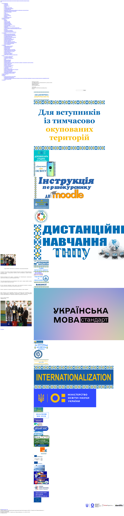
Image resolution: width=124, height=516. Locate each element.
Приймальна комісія (7, 23)
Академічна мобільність (8, 57)
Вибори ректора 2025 (7, 17)
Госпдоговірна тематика (8, 71)
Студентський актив (7, 9)
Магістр (5, 20)
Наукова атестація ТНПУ (8, 70)
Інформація (6, 26)
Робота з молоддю (5, 73)
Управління (6, 4)
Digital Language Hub (7, 79)
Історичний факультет (8, 38)
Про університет (5, 3)
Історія (5, 6)
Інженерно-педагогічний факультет (10, 37)
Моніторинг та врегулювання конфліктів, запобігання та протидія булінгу (16, 10)
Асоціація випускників (8, 7)
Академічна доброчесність (8, 56)
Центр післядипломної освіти (9, 43)
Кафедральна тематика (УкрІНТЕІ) (10, 72)
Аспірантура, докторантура (8, 58)
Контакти (5, 16)
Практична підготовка (8, 53)
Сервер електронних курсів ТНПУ (10, 50)
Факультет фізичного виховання (9, 41)
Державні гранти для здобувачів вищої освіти (11, 27)
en (1, 1)
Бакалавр (5, 19)
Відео (5, 12)
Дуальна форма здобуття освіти (9, 51)
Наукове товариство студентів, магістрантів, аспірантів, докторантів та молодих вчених (18, 62)
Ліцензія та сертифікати (8, 24)
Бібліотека (4, 74)
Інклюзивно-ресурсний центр (9, 77)
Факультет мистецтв (7, 40)
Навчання (4, 45)
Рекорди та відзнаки (7, 15)
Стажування (6, 67)
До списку (2, 329)
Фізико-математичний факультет (9, 34)
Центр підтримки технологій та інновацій (11, 69)
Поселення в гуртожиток (8, 30)
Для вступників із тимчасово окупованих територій (12, 28)
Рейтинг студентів (7, 52)
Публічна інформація (5, 18)
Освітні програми (7, 25)
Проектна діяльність (7, 64)
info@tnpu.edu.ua (12, 511)
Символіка (6, 13)
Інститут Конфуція (7, 44)
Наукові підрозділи (7, 61)
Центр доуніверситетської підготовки (10, 42)
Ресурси (3, 75)
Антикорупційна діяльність (8, 8)
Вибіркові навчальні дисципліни (9, 49)
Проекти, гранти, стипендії (8, 65)
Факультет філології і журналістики (10, 35)
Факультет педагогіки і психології (9, 33)
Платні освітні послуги (8, 63)
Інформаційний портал (8, 46)
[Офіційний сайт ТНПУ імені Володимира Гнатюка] (14, 0)
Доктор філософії (7, 21)
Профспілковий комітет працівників (10, 11)
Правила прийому (7, 22)
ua (0, 1)
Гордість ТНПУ (6, 14)
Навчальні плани (7, 48)
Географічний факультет (8, 36)
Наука (3, 55)
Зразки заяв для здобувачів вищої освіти (10, 54)
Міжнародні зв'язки (7, 60)
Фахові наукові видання (8, 68)
